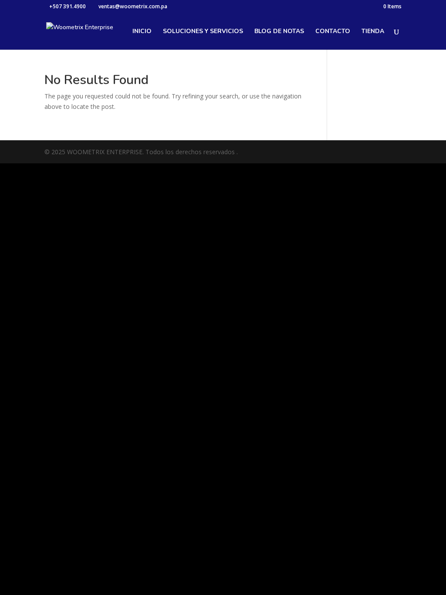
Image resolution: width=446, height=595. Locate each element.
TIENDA (373, 31)
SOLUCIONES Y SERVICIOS (203, 31)
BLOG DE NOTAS (279, 31)
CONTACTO (332, 31)
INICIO (142, 31)
